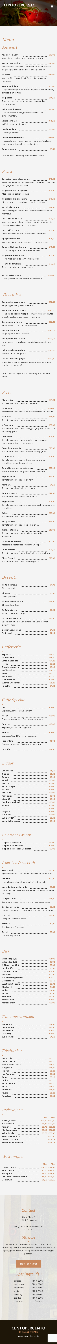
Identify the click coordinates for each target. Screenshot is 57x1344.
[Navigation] (52, 6)
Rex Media (34, 1336)
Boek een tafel (28, 1263)
